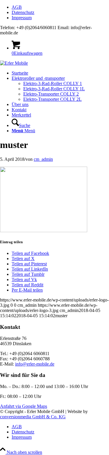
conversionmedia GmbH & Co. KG (33, 416)
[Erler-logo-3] (14, 63)
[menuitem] (60, 7)
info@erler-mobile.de (34, 363)
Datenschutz (23, 12)
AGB (17, 7)
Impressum (22, 17)
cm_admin (43, 159)
